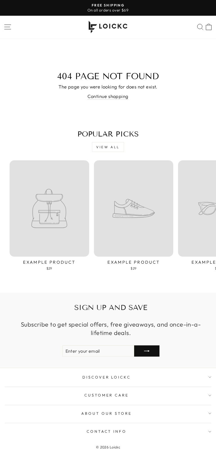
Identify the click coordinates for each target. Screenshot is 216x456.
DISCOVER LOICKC (106, 377)
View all (108, 147)
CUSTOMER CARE (106, 395)
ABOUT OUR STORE (106, 413)
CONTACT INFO (107, 431)
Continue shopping (107, 96)
